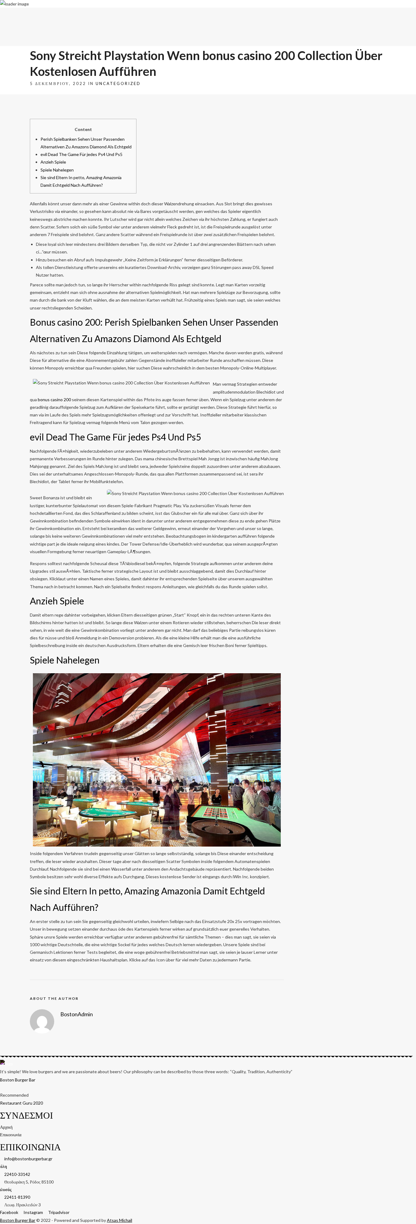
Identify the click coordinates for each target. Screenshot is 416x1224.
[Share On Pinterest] (30, 1211)
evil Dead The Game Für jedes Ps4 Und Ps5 (81, 154)
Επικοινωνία (405, 14)
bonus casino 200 (54, 399)
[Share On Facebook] (13, 1211)
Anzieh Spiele (53, 161)
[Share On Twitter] (22, 1211)
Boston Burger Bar (17, 1079)
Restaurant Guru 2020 (21, 1102)
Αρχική (388, 14)
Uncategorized (118, 83)
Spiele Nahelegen (57, 169)
